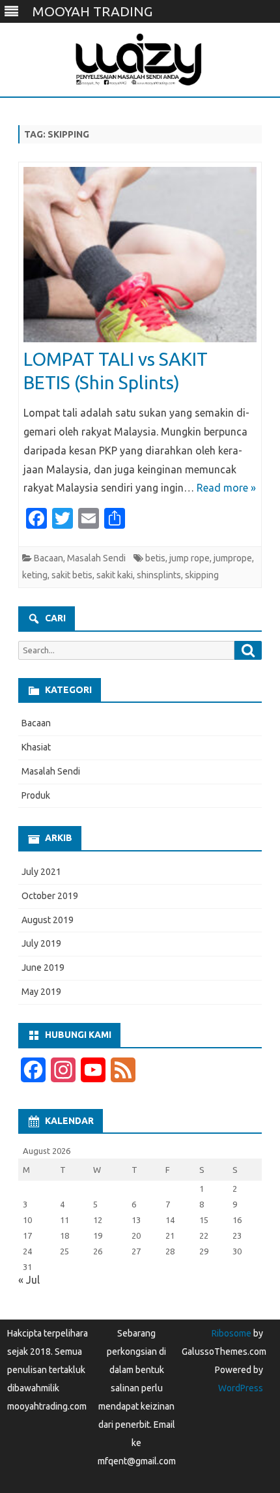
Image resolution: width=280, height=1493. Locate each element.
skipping (202, 575)
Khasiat (36, 747)
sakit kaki (114, 575)
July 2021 (41, 871)
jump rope (189, 558)
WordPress (240, 1388)
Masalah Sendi (96, 558)
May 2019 (41, 991)
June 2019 (42, 967)
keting (35, 575)
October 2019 (49, 896)
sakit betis (71, 575)
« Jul (29, 1280)
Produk (35, 795)
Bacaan (48, 558)
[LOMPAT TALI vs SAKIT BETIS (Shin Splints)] (140, 257)
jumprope (233, 558)
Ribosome (231, 1333)
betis (155, 558)
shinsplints (159, 575)
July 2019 (41, 943)
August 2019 (47, 920)
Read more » (226, 488)
